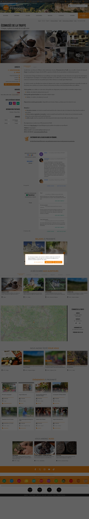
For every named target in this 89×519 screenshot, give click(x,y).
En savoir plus (39, 262)
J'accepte (58, 262)
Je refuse (49, 262)
